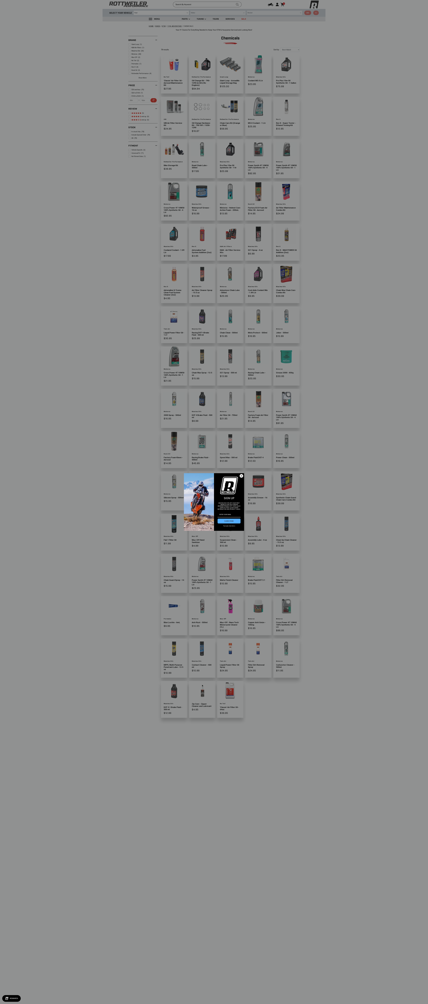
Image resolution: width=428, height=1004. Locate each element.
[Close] (241, 476)
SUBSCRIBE (229, 521)
